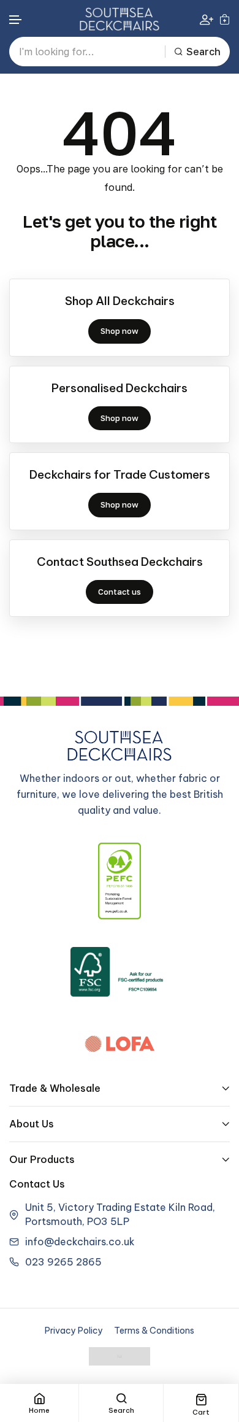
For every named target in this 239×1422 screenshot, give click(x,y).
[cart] (224, 19)
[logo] (119, 19)
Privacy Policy (74, 1330)
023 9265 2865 (63, 1262)
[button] (16, 20)
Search (203, 51)
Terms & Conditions (154, 1330)
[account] (206, 19)
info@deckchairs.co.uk (80, 1241)
